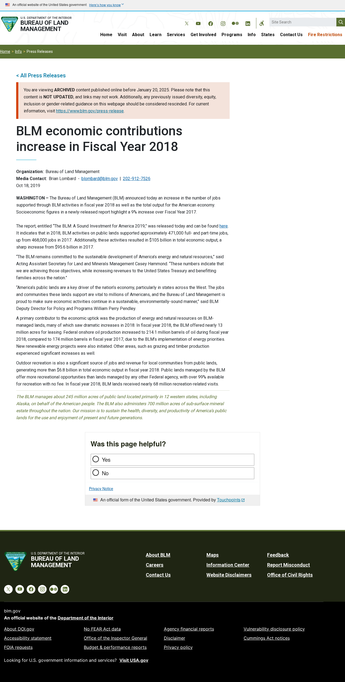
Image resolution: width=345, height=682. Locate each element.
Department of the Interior (85, 618)
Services (176, 34)
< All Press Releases (41, 75)
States (268, 34)
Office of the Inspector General (115, 638)
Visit (122, 34)
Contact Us (291, 34)
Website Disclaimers (228, 575)
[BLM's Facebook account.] (210, 22)
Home (106, 34)
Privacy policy (178, 647)
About (138, 34)
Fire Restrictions (325, 34)
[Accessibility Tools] (261, 23)
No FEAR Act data (102, 629)
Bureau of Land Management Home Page (41, 24)
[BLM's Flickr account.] (235, 19)
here (223, 226)
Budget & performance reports (115, 647)
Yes (106, 459)
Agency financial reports (189, 629)
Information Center (227, 565)
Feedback (278, 555)
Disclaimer (174, 638)
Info (252, 34)
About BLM (158, 555)
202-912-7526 (136, 178)
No (105, 473)
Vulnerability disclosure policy (274, 629)
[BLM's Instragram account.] (223, 22)
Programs (232, 34)
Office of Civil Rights (290, 575)
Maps (212, 555)
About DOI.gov (19, 629)
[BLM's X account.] (185, 19)
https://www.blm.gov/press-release (90, 110)
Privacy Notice (101, 488)
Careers (154, 565)
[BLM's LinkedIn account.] (247, 22)
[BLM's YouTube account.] (198, 22)
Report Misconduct (288, 565)
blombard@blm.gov (99, 178)
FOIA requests (18, 647)
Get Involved (203, 34)
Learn (155, 34)
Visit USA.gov (133, 660)
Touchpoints (228, 500)
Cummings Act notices (267, 638)
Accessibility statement (27, 638)
